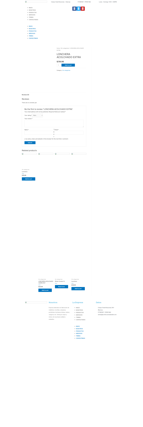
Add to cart (68, 65)
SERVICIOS (32, 15)
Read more (61, 286)
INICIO (31, 7)
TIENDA (31, 17)
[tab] (25, 95)
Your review (28, 118)
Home (58, 48)
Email (57, 130)
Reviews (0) (25, 95)
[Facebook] (74, 9)
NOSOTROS (32, 10)
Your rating (28, 115)
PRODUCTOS (32, 12)
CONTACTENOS (33, 19)
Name (26, 130)
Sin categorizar (65, 48)
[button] (48, 24)
